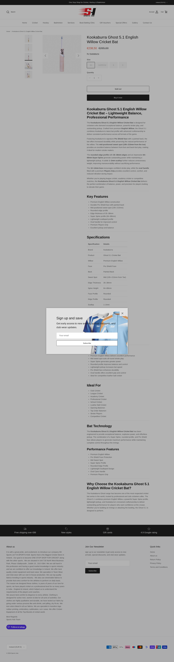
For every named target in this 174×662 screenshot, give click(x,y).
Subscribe (87, 343)
